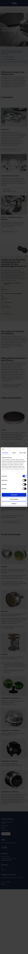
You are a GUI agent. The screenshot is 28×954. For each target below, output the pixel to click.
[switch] (24, 480)
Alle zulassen (14, 494)
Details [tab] (14, 452)
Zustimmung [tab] (5, 452)
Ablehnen (14, 503)
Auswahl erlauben (14, 499)
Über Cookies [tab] (23, 452)
